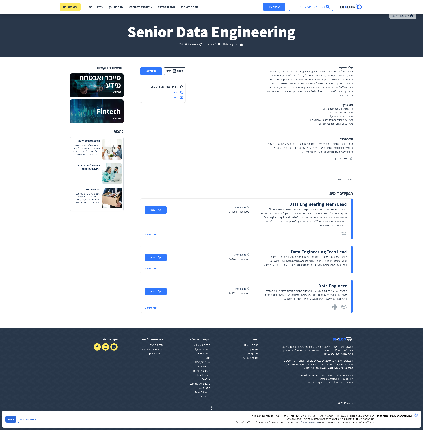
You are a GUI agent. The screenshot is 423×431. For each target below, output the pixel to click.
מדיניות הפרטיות (249, 358)
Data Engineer (231, 44)
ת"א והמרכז (211, 44)
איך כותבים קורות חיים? (151, 349)
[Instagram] (114, 347)
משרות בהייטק (166, 7)
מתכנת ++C (204, 353)
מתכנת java (204, 388)
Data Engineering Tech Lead (319, 252)
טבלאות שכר (156, 345)
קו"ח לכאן (274, 6)
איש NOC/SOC (202, 362)
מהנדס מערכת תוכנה (199, 383)
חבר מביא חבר (189, 7)
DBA (208, 358)
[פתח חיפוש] (311, 7)
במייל (176, 97)
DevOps (206, 379)
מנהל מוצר (204, 396)
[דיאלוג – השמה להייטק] (342, 339)
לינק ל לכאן (174, 71)
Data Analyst (203, 375)
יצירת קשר (252, 349)
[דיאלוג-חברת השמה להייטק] (351, 6)
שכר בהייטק (116, 7)
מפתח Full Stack (201, 345)
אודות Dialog (251, 345)
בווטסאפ (174, 92)
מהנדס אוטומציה (201, 366)
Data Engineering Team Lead (318, 204)
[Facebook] (97, 347)
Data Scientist (202, 392)
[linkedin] (105, 347)
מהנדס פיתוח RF (201, 370)
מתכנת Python (202, 349)
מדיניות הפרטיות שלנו (309, 422)
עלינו (100, 7)
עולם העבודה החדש (140, 7)
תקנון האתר (252, 353)
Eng (89, 7)
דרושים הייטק (156, 353)
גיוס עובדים (70, 7)
